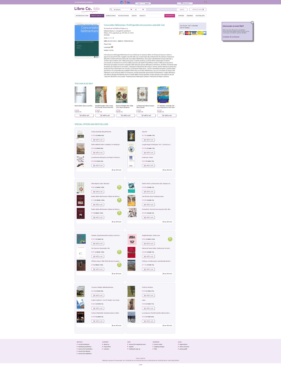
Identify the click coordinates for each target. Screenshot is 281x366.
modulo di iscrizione (231, 37)
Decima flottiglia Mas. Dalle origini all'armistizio (131, 105)
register (147, 3)
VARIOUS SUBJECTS (97, 15)
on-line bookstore (83, 344)
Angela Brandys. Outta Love (151, 235)
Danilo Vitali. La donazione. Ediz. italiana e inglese (158, 183)
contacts (106, 349)
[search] (182, 9)
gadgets (142, 15)
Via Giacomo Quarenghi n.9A (100, 248)
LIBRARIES (190, 15)
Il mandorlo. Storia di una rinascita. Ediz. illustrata (157, 209)
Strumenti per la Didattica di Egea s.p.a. (116, 28)
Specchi (144, 131)
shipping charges (159, 346)
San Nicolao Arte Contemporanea (153, 196)
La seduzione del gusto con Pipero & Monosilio (106, 157)
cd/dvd (134, 15)
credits (140, 364)
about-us (106, 344)
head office (107, 346)
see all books (117, 170)
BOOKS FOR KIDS (123, 15)
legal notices (183, 344)
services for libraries (84, 351)
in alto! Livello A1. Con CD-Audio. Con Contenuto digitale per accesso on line (115, 300)
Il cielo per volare (147, 157)
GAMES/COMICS (111, 15)
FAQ (155, 349)
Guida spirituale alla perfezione (101, 131)
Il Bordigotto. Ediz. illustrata (100, 183)
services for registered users (137, 344)
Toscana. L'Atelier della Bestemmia (102, 287)
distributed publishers (84, 346)
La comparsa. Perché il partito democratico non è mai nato (160, 313)
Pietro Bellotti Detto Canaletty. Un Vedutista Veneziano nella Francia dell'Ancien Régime (119, 144)
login (139, 3)
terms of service (184, 346)
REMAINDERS (170, 15)
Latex (144, 300)
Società (110, 38)
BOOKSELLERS (200, 15)
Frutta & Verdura (147, 287)
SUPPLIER (181, 15)
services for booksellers (85, 349)
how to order (158, 344)
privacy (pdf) (183, 349)
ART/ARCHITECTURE (82, 15)
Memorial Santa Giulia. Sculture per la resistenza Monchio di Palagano (164, 248)
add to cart (85, 115)
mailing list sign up (134, 349)
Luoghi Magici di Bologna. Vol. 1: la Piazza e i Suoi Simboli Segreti (163, 144)
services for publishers (85, 353)
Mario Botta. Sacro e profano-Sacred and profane (90, 105)
